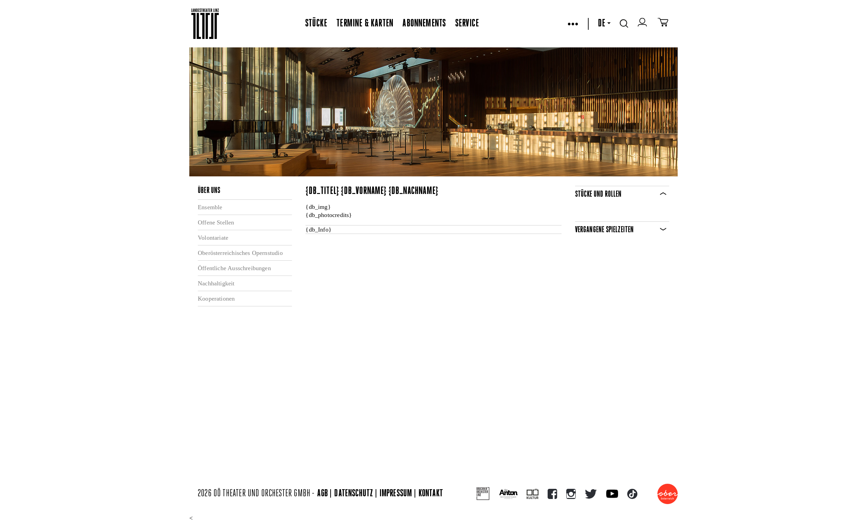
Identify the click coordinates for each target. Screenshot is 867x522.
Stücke (316, 23)
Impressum (396, 493)
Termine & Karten (364, 23)
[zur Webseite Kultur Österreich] (532, 494)
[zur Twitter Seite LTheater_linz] (591, 494)
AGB (322, 493)
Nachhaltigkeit (216, 283)
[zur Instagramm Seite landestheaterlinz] (571, 494)
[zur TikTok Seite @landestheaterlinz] (632, 494)
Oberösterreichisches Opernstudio (240, 252)
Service (467, 23)
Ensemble (210, 207)
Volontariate (213, 237)
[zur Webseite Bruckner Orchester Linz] (483, 494)
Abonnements (424, 23)
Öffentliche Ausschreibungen (234, 268)
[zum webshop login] (643, 23)
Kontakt (431, 493)
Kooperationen (216, 298)
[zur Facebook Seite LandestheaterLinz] (552, 494)
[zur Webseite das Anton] (508, 494)
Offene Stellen (216, 222)
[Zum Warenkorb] (663, 23)
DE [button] (601, 23)
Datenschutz (353, 493)
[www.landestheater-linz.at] (205, 24)
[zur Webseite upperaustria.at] (667, 494)
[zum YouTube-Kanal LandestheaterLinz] (612, 494)
